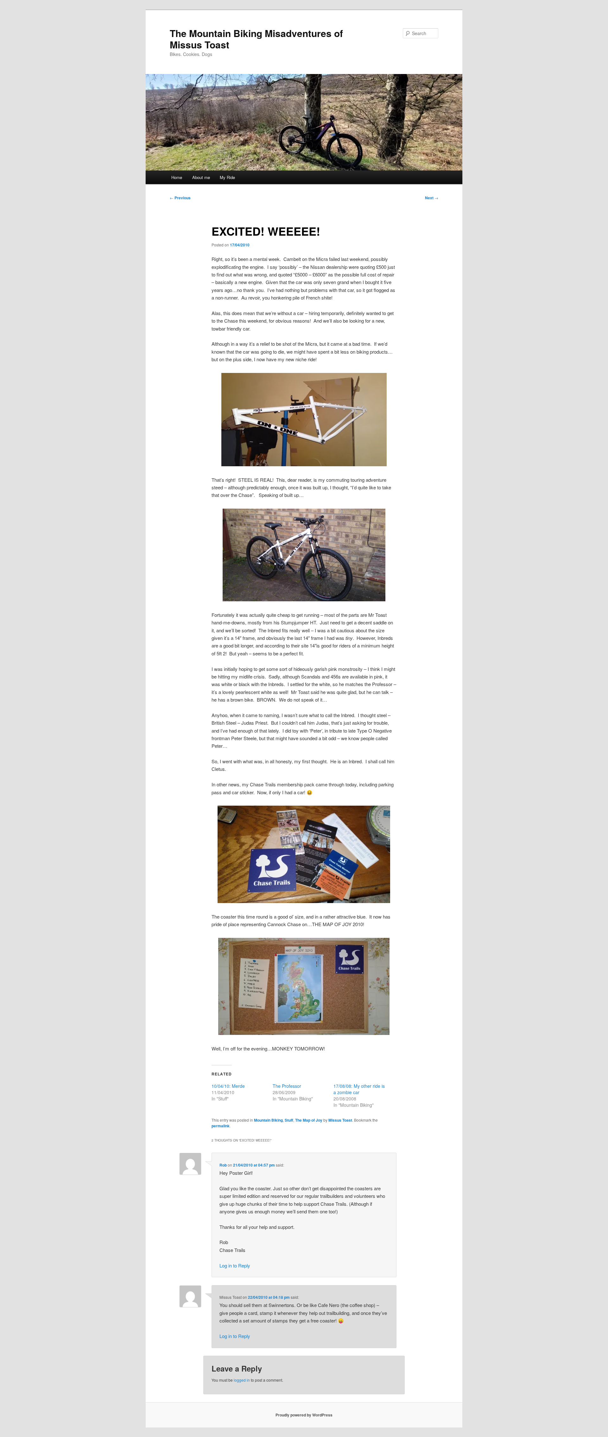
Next (431, 198)
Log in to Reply (234, 1265)
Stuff (289, 1120)
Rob (223, 1165)
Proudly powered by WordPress (304, 1415)
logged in (242, 1380)
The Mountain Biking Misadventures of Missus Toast (256, 38)
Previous (180, 198)
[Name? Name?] (304, 419)
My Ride (227, 177)
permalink (221, 1126)
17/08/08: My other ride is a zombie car (359, 1089)
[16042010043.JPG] (304, 986)
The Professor (287, 1086)
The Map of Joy (308, 1120)
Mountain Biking (268, 1120)
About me (201, 177)
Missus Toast (340, 1120)
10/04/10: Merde (228, 1086)
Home (176, 177)
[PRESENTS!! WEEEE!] (304, 854)
